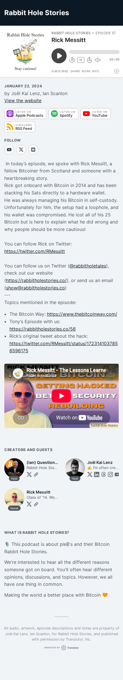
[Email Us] (33, 149)
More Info (91, 71)
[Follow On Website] (36, 474)
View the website (22, 100)
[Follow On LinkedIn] (96, 474)
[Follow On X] (21, 149)
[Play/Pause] (25, 51)
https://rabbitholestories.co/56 (42, 329)
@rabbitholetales (88, 266)
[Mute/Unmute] (97, 60)
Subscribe (60, 71)
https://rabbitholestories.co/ (36, 280)
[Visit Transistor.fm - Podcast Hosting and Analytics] (117, 71)
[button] (94, 52)
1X (80, 60)
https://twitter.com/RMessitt (34, 251)
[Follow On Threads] (103, 474)
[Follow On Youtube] (9, 149)
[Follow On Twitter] (29, 474)
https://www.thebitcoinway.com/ (82, 314)
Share (75, 71)
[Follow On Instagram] (110, 474)
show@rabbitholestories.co (35, 288)
